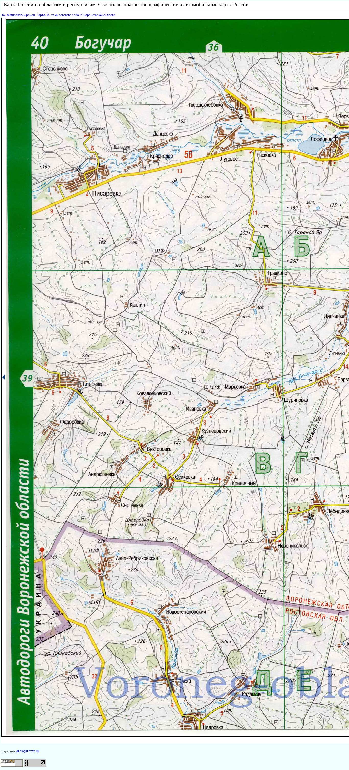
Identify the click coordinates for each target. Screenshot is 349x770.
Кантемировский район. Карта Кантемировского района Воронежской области (58, 15)
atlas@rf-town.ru (27, 751)
